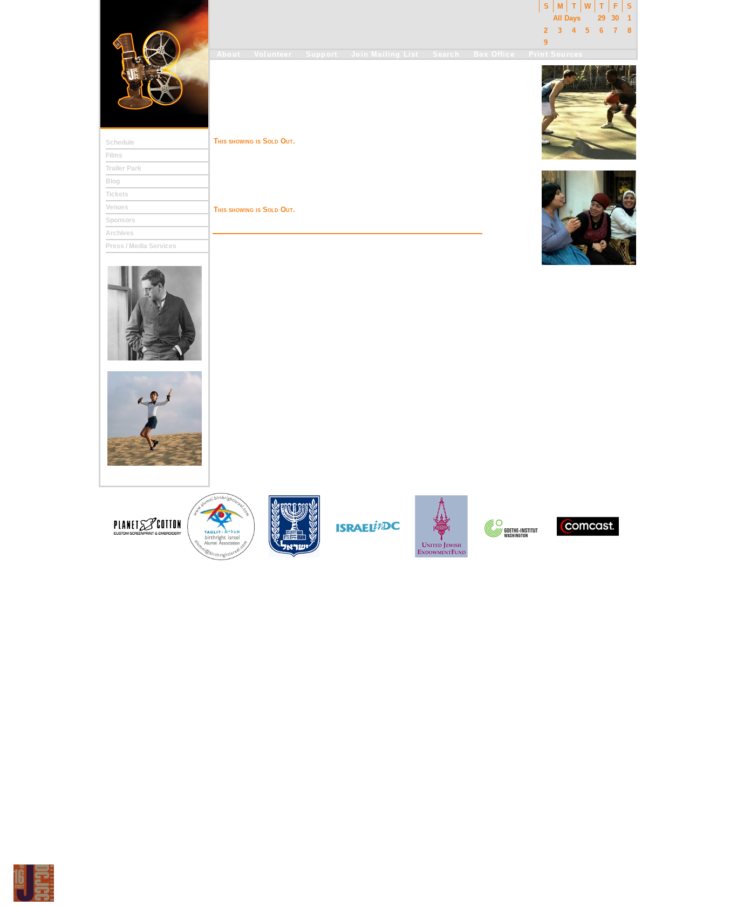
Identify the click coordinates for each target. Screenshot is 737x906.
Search (446, 54)
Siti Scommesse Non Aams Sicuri (368, 833)
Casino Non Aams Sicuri (368, 810)
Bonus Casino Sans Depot (368, 606)
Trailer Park (123, 168)
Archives (120, 233)
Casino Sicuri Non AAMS (368, 772)
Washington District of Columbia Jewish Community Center (419, 897)
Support (321, 54)
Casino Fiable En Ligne (368, 682)
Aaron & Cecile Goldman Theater (309, 116)
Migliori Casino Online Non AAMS (368, 705)
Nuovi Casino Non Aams (369, 735)
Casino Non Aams (368, 637)
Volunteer (273, 54)
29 (601, 18)
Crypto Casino (368, 629)
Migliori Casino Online (368, 659)
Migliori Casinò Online (368, 803)
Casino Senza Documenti (368, 621)
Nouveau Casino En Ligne (368, 697)
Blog (113, 181)
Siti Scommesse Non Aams (368, 614)
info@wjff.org (369, 885)
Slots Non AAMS (369, 652)
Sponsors (120, 220)
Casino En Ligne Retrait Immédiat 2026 (368, 750)
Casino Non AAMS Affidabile (368, 780)
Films (114, 155)
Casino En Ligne (368, 795)
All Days (567, 18)
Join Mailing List (384, 54)
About (228, 54)
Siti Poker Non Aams (369, 765)
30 (615, 18)
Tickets (117, 194)
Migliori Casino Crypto (368, 825)
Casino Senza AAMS (368, 674)
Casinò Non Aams (368, 667)
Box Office (494, 54)
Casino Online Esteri (368, 712)
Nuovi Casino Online (368, 742)
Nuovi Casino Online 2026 (368, 727)
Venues (117, 207)
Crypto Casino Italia (369, 644)
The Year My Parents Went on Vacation (319, 104)
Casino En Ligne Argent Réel (368, 689)
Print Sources (556, 54)
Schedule (120, 142)
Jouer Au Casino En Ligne (368, 757)
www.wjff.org (409, 885)
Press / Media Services (141, 246)
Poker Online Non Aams (368, 720)
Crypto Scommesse (368, 599)
